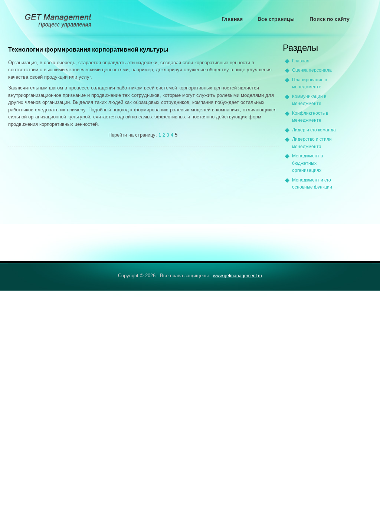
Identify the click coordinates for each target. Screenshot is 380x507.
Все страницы (276, 19)
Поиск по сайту (329, 19)
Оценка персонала (312, 70)
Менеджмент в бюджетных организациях (307, 163)
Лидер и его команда (314, 130)
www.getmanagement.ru (237, 275)
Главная (232, 19)
